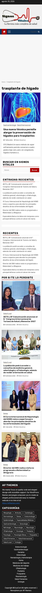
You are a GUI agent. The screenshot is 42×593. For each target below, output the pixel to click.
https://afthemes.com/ (11, 503)
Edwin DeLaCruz (21, 140)
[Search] (38, 32)
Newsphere (14, 590)
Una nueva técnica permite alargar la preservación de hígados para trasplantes (19, 132)
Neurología (30, 527)
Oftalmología (8, 531)
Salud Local (7, 314)
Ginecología (24, 524)
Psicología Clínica (20, 535)
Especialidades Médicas (25, 520)
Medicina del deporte (21, 563)
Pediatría (30, 531)
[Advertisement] (21, 57)
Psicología (7, 535)
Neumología (18, 527)
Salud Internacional (24, 125)
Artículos (18, 513)
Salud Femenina (9, 538)
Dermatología (8, 516)
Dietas (5, 414)
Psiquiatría (33, 535)
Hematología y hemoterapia (21, 558)
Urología (18, 542)
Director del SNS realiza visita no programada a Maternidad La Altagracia (18, 470)
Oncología (19, 531)
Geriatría (21, 552)
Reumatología (21, 576)
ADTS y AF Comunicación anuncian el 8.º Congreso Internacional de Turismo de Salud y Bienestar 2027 (20, 186)
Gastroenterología (9, 125)
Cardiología (29, 513)
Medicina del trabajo (21, 566)
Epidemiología (8, 520)
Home (21, 560)
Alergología (7, 513)
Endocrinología (30, 516)
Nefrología (7, 527)
